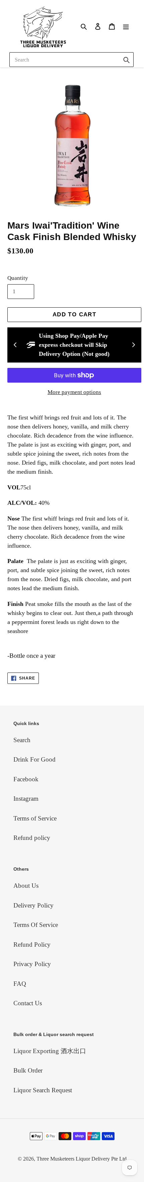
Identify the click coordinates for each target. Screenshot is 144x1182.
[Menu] (126, 26)
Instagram (26, 798)
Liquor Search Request (42, 1090)
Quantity (17, 278)
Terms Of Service (35, 924)
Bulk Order (28, 1070)
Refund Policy (32, 944)
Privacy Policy (32, 963)
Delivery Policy (33, 905)
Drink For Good (34, 759)
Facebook (26, 779)
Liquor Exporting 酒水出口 (49, 1050)
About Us (26, 885)
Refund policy (31, 837)
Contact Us (27, 1003)
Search (21, 739)
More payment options (74, 392)
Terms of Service (35, 818)
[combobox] (71, 59)
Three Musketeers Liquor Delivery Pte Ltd (82, 1159)
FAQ (19, 983)
